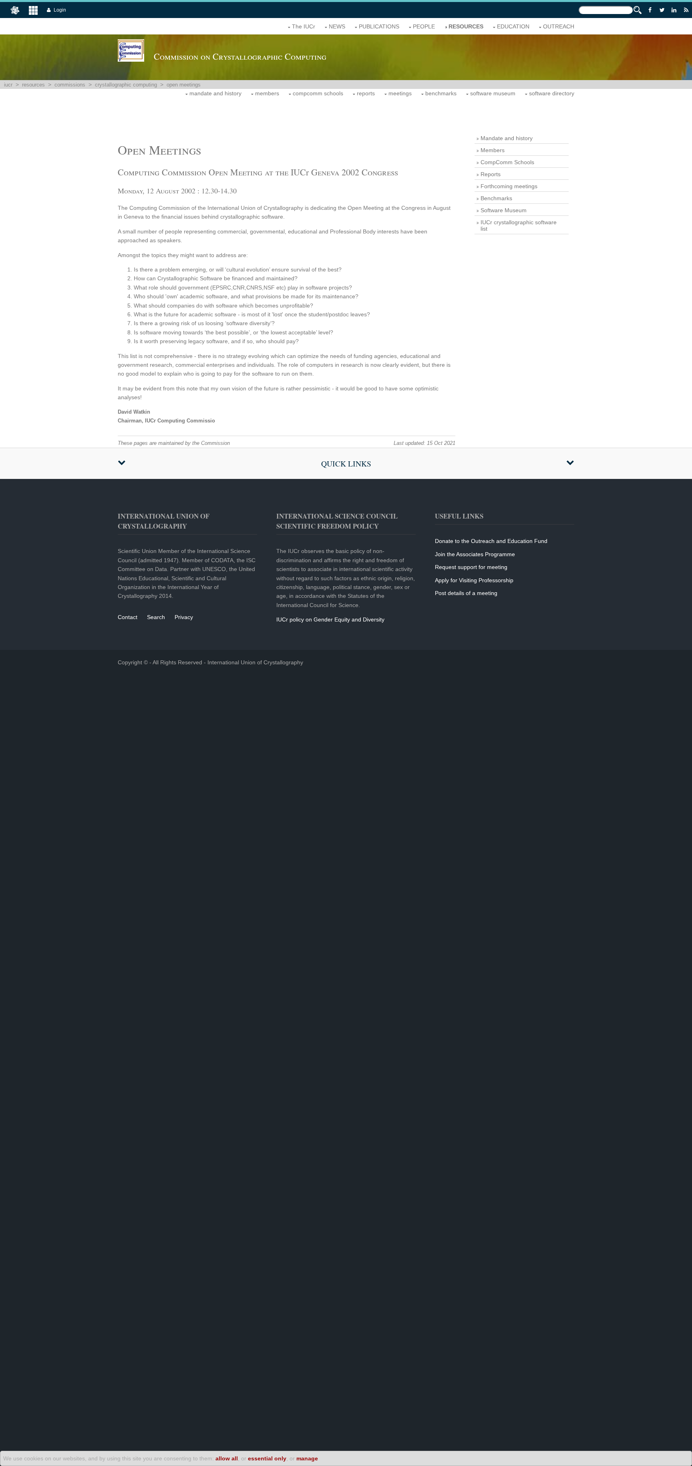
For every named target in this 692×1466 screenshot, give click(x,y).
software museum (492, 93)
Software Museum (504, 210)
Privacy (184, 617)
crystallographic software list (519, 225)
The (303, 26)
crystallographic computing (126, 85)
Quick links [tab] (346, 463)
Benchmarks (496, 198)
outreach (558, 26)
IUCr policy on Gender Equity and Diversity (330, 619)
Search (156, 617)
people (424, 26)
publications (379, 26)
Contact (127, 617)
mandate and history (215, 93)
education (513, 26)
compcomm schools (318, 93)
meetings (400, 93)
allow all (226, 1458)
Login (60, 10)
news (337, 26)
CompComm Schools (507, 162)
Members (493, 150)
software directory (551, 93)
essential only (267, 1458)
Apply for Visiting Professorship (474, 580)
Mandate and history (507, 138)
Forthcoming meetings (509, 186)
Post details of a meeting (466, 593)
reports (366, 93)
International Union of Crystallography (255, 662)
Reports (491, 174)
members (267, 93)
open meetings (184, 85)
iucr (8, 85)
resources (466, 26)
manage (307, 1458)
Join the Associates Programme (475, 554)
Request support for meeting (471, 567)
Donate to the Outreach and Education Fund (491, 541)
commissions (69, 85)
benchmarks (441, 93)
